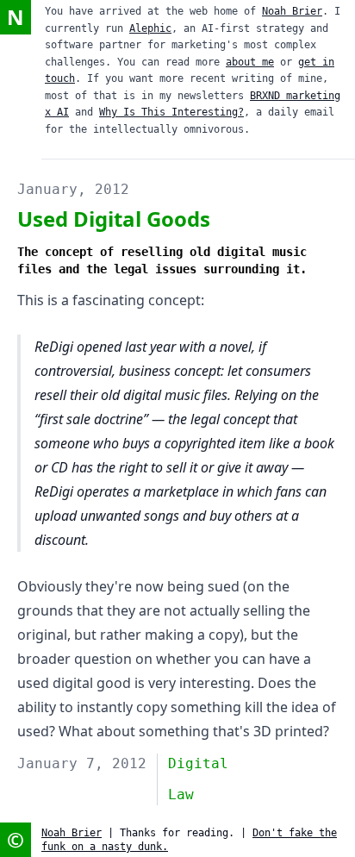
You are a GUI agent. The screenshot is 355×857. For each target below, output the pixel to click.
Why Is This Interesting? (171, 112)
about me (250, 62)
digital (198, 763)
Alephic (150, 28)
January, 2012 (73, 189)
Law (181, 794)
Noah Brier (292, 11)
